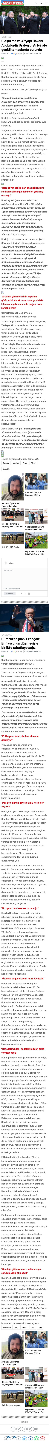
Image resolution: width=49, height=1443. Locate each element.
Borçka (6, 463)
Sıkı (32, 1327)
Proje (25, 463)
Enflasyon (7, 1327)
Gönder (9, 593)
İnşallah (16, 463)
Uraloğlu (6, 469)
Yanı (40, 1327)
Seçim (24, 1327)
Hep (16, 1327)
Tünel (33, 463)
